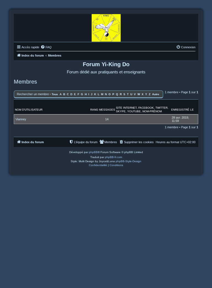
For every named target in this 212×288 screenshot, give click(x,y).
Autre (155, 94)
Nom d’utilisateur (29, 109)
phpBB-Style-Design (128, 161)
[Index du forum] (106, 26)
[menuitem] (46, 47)
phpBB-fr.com (113, 157)
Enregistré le (182, 109)
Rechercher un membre (33, 94)
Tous (55, 94)
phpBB (93, 152)
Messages (107, 109)
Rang (94, 109)
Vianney (20, 119)
